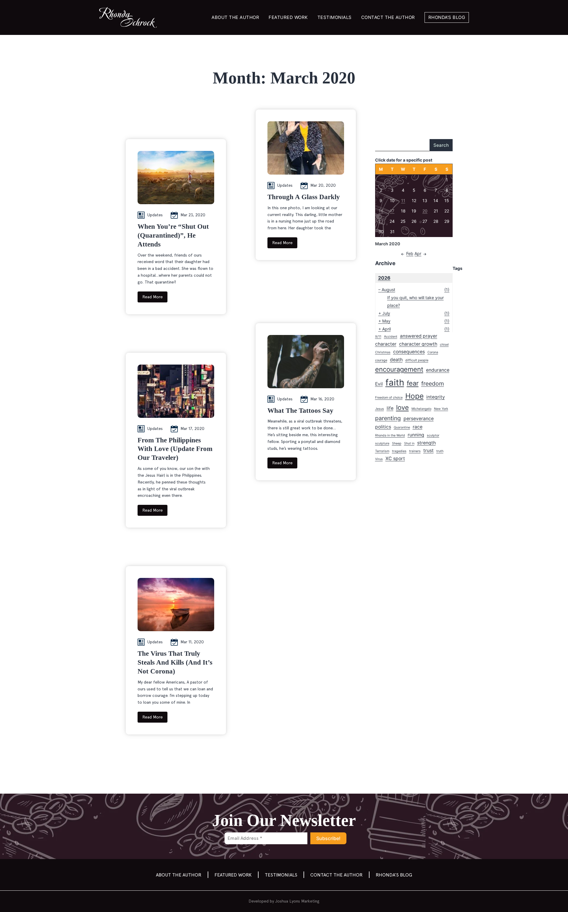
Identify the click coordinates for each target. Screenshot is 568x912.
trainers (415, 451)
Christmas (382, 352)
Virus (379, 459)
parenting (388, 418)
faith (394, 382)
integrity (435, 397)
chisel (444, 345)
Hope (414, 395)
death (396, 359)
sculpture (382, 443)
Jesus (379, 409)
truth (439, 451)
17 (392, 210)
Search (441, 145)
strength (426, 443)
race (417, 427)
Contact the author (388, 17)
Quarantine (402, 427)
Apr (417, 253)
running (416, 435)
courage (381, 360)
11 (403, 200)
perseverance (419, 418)
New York (441, 409)
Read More (152, 296)
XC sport (395, 458)
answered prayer (418, 336)
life (390, 408)
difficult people (416, 360)
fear (413, 383)
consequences (409, 352)
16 (381, 210)
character (385, 344)
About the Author (235, 17)
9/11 (378, 337)
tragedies (399, 451)
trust (428, 450)
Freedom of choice (389, 397)
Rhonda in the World (390, 435)
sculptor (433, 435)
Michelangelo (421, 409)
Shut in (409, 443)
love (402, 407)
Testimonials (334, 17)
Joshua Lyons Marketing (297, 901)
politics (383, 427)
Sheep (396, 443)
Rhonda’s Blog (446, 17)
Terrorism (382, 451)
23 (380, 221)
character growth (418, 344)
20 (424, 210)
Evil (379, 384)
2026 (384, 278)
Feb (409, 253)
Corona (432, 352)
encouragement (399, 369)
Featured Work (288, 17)
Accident (390, 337)
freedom (432, 383)
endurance (437, 370)
